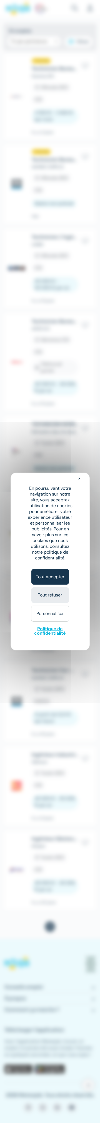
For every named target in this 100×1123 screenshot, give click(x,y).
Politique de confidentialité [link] (50, 631)
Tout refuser (50, 595)
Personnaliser (50, 613)
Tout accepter (50, 577)
